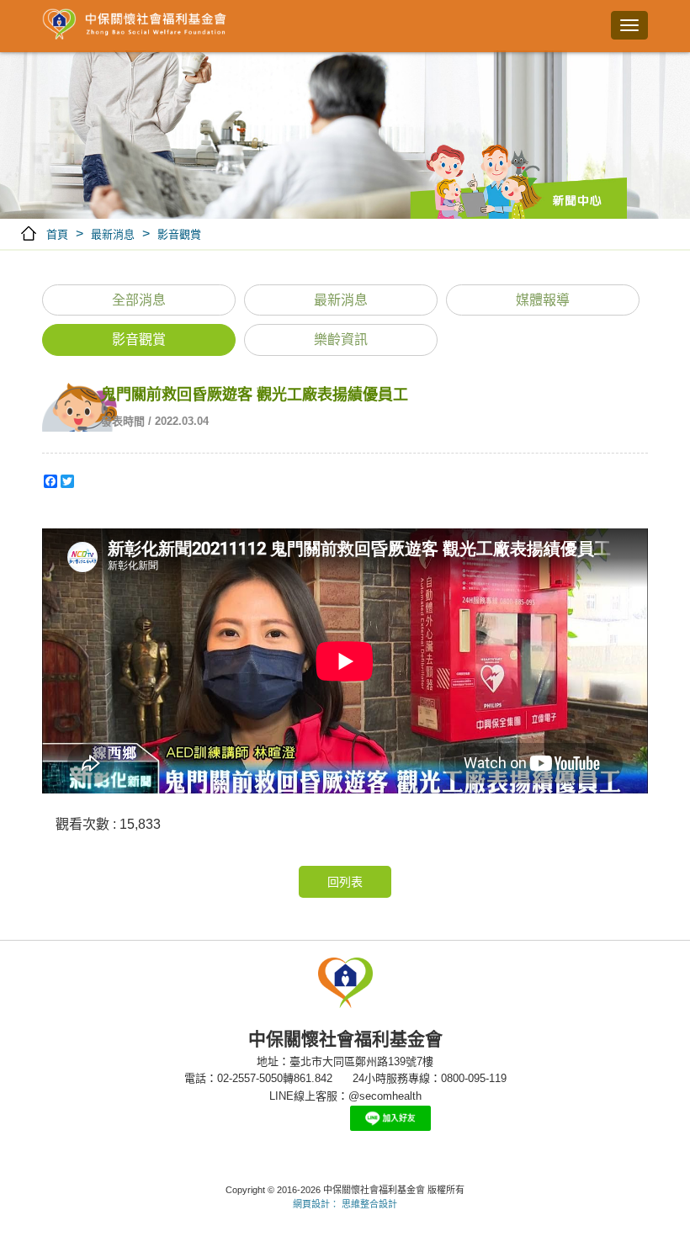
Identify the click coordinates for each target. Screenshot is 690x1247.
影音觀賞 (179, 234)
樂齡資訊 (341, 339)
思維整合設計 (369, 1204)
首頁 (57, 234)
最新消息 (113, 234)
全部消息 (139, 300)
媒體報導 (543, 300)
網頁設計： (316, 1204)
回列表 (345, 882)
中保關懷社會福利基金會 (134, 25)
